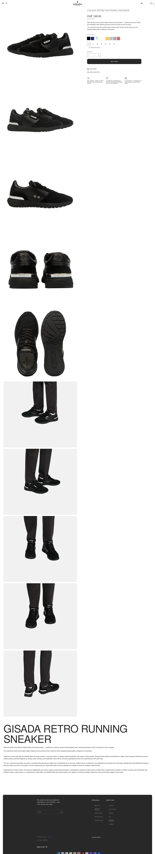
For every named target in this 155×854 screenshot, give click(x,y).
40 (89, 44)
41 (93, 44)
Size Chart (93, 69)
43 (101, 44)
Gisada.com (49, 836)
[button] (151, 3)
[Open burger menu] (3, 3)
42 (97, 44)
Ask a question (94, 72)
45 (110, 44)
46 (114, 44)
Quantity (90, 52)
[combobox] (142, 3)
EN (141, 3)
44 (105, 44)
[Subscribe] (61, 812)
